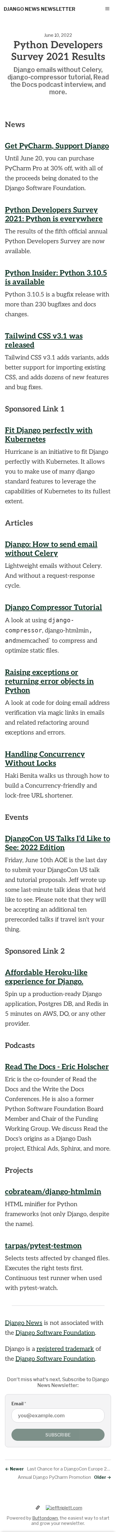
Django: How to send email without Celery (51, 549)
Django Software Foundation (55, 1333)
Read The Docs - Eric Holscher (57, 1066)
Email (18, 1403)
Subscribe (58, 1434)
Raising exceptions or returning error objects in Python (49, 681)
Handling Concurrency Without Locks (45, 759)
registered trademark (65, 1349)
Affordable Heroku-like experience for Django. (46, 977)
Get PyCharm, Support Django (57, 146)
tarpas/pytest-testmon (43, 1245)
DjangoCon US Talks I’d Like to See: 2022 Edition (57, 843)
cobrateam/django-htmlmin (53, 1191)
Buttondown (45, 1518)
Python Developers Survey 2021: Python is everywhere (54, 214)
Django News (23, 1323)
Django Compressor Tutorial (53, 607)
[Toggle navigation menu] (107, 9)
